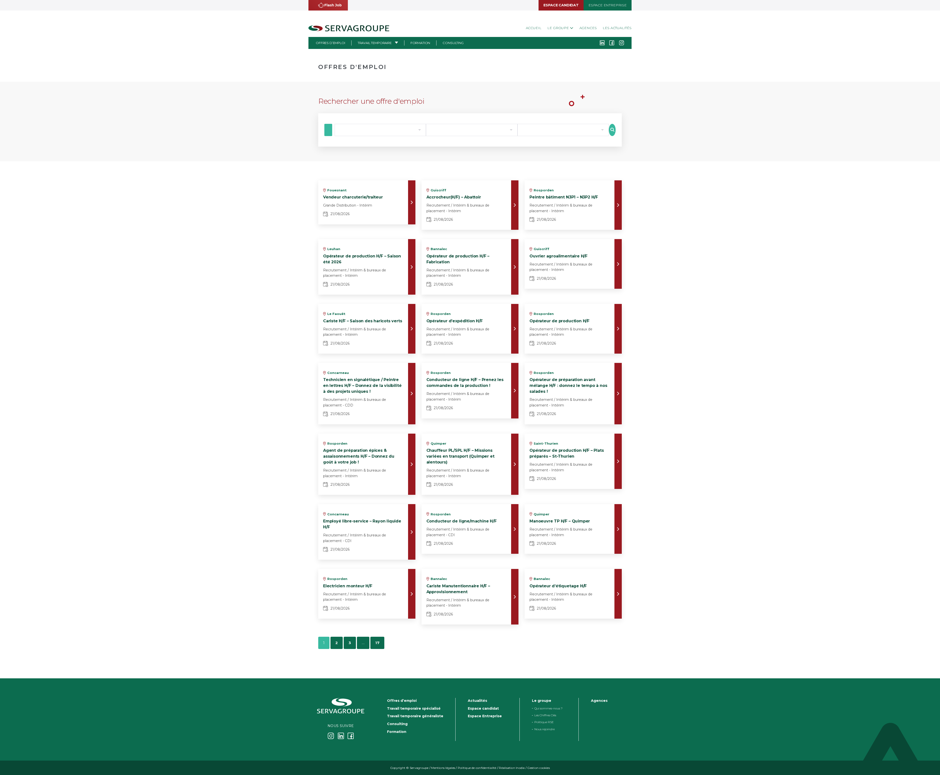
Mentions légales (443, 768)
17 (377, 642)
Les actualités (617, 28)
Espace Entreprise (607, 5)
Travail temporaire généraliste (415, 716)
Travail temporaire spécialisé (414, 708)
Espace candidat (560, 5)
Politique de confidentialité (477, 768)
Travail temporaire (375, 43)
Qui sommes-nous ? (548, 708)
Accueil (533, 28)
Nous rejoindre (544, 729)
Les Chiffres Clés (545, 715)
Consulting (453, 43)
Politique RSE (544, 722)
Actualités (477, 700)
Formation (420, 43)
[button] (328, 5)
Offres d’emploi (330, 43)
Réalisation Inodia (512, 768)
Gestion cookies (538, 768)
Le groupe (558, 28)
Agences (588, 28)
